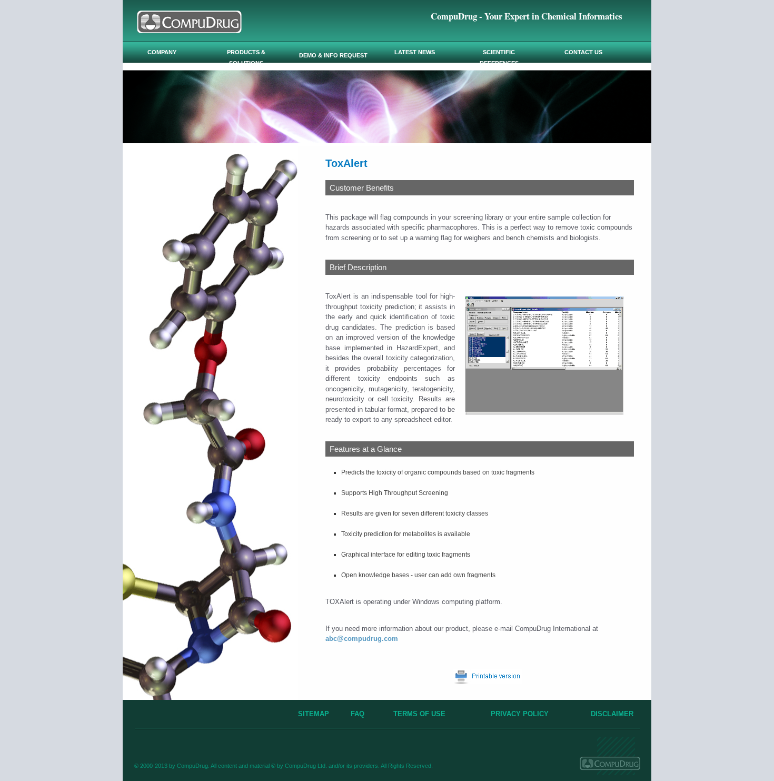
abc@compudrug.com (361, 638)
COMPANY (161, 52)
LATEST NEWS (414, 52)
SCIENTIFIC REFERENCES (499, 57)
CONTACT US (583, 52)
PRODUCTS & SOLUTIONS (246, 57)
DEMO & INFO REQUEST (333, 55)
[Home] (189, 30)
